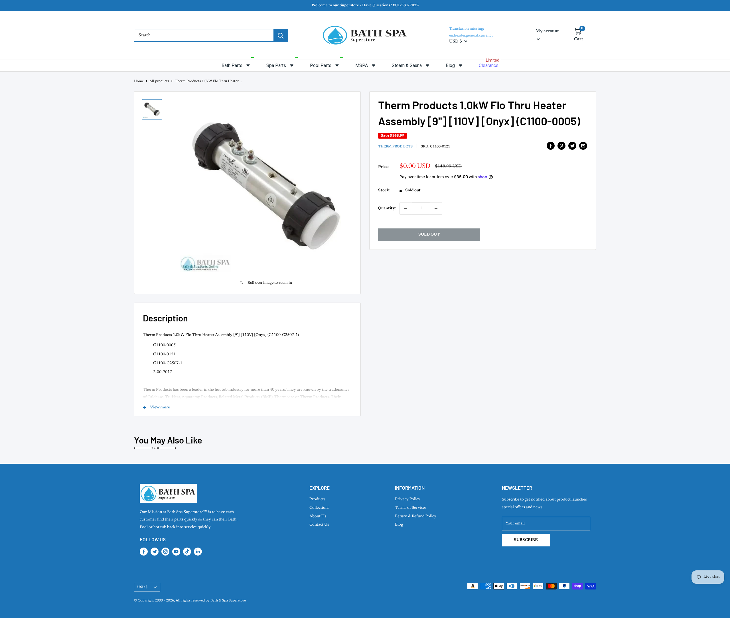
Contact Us (319, 525)
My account (547, 31)
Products (317, 499)
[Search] (280, 35)
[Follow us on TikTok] (187, 552)
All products (159, 81)
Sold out (429, 235)
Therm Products (395, 146)
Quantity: (387, 208)
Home (139, 81)
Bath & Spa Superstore (228, 600)
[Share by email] (583, 146)
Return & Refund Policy (415, 516)
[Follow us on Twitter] (155, 552)
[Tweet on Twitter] (572, 146)
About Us (317, 516)
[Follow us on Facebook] (144, 552)
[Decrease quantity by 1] (406, 208)
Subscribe (526, 540)
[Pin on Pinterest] (561, 146)
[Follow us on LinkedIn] (198, 552)
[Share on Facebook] (551, 146)
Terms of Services (411, 508)
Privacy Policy (407, 499)
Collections (319, 508)
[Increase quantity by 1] (436, 208)
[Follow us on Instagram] (165, 552)
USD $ (142, 587)
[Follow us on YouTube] (176, 552)
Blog (399, 525)
